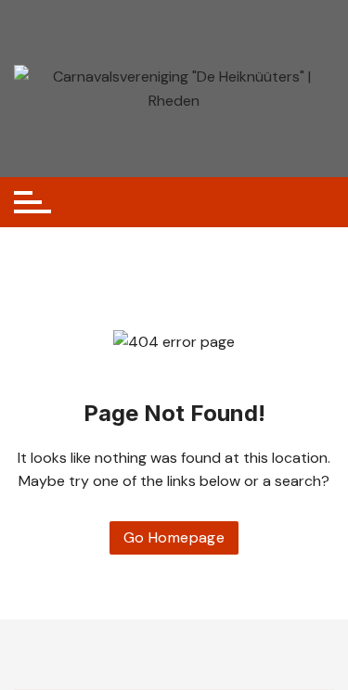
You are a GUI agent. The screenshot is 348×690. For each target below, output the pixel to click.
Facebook (159, 654)
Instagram (188, 654)
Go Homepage (174, 537)
